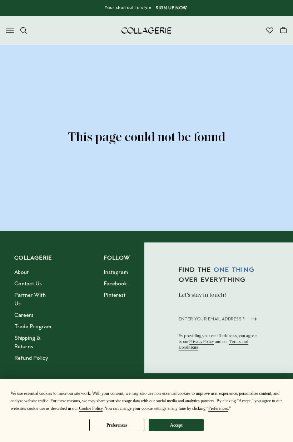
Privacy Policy (201, 342)
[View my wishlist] (270, 30)
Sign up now (171, 8)
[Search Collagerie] (24, 30)
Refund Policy (31, 358)
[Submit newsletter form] (253, 319)
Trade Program (32, 327)
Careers (24, 315)
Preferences (116, 425)
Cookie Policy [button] (91, 408)
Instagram (116, 272)
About (21, 272)
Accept (176, 425)
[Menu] (10, 30)
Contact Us (28, 284)
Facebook (115, 284)
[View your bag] (283, 30)
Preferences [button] (218, 408)
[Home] (146, 30)
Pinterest (114, 295)
